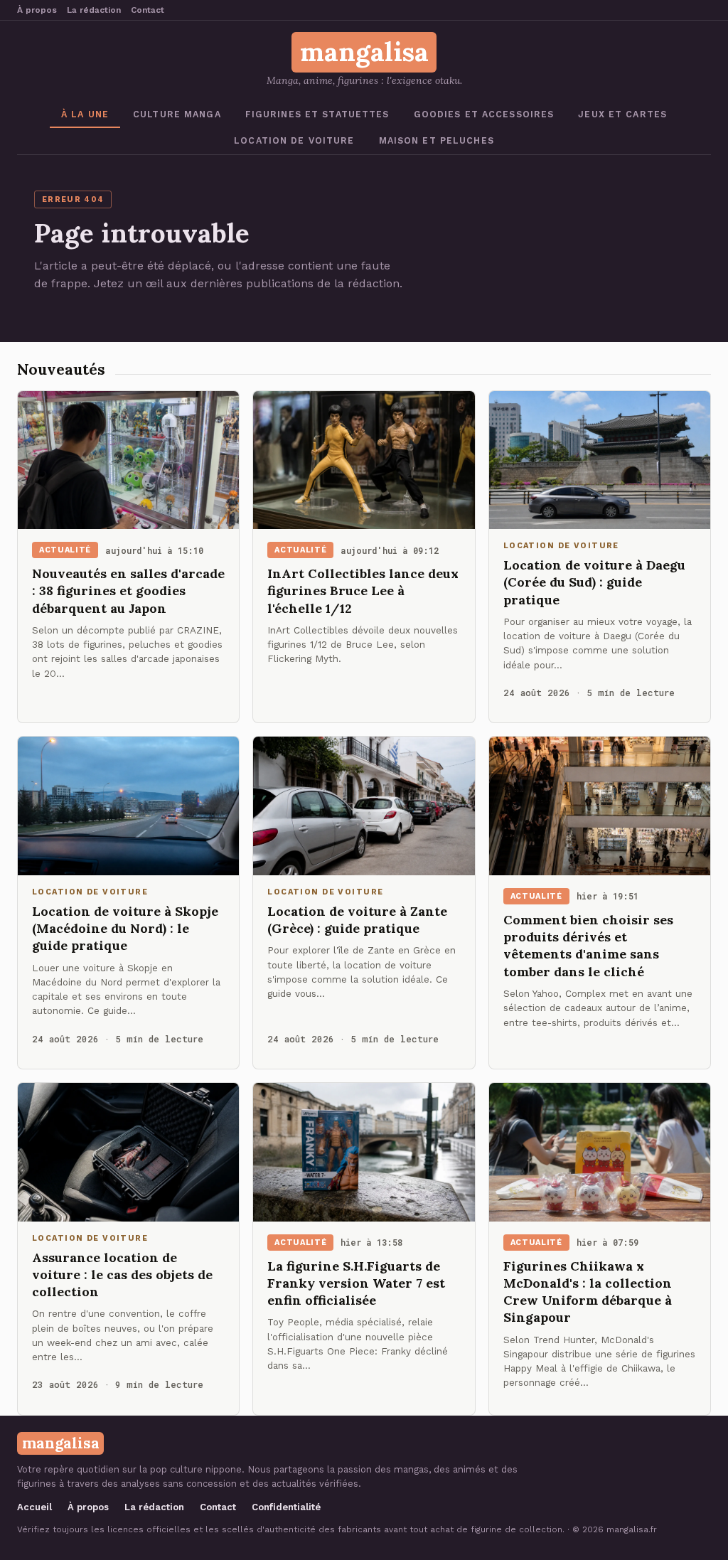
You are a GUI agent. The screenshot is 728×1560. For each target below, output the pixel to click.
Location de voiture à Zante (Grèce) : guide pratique (357, 919)
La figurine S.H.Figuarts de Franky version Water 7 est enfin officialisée (356, 1283)
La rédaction (94, 10)
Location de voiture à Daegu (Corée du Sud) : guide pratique (594, 582)
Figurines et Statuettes (317, 114)
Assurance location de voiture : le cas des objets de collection (122, 1274)
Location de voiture (294, 140)
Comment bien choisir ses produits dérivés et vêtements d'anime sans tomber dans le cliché (588, 946)
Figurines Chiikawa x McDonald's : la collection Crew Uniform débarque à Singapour (587, 1292)
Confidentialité (286, 1507)
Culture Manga (177, 114)
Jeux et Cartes (622, 114)
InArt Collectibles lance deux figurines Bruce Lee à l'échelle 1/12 (363, 590)
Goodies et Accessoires (484, 114)
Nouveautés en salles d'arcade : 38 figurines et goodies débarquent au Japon (128, 590)
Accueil (34, 1507)
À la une (85, 114)
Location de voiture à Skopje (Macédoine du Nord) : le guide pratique (125, 928)
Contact (147, 10)
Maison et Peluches (436, 140)
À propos (37, 10)
